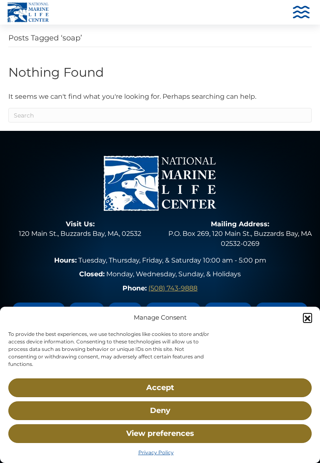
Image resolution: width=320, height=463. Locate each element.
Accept (160, 387)
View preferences (160, 433)
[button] (307, 317)
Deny (160, 410)
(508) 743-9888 (173, 288)
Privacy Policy (156, 452)
